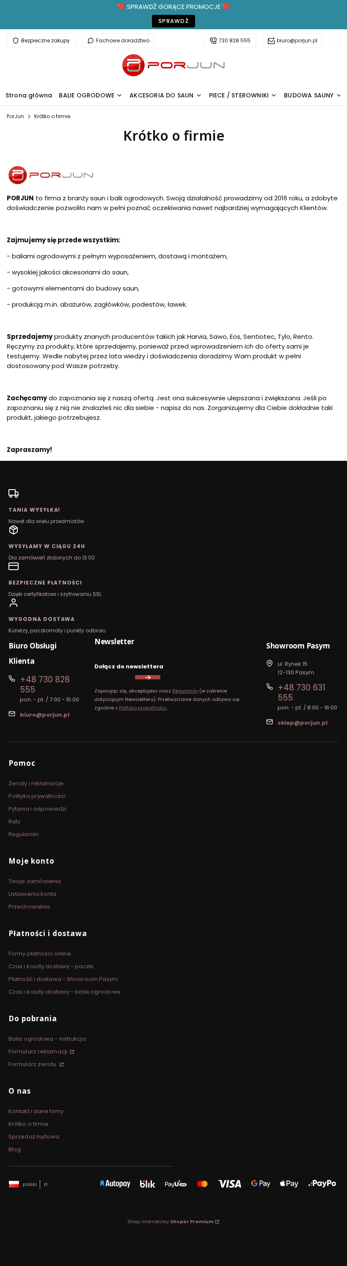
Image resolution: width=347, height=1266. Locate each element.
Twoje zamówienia (34, 881)
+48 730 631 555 (301, 693)
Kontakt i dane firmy (35, 1111)
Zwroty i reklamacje (35, 783)
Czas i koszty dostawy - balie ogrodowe (64, 992)
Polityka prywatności (37, 796)
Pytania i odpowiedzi (37, 809)
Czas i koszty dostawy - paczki (51, 966)
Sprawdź (173, 21)
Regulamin (185, 690)
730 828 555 (235, 40)
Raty (14, 821)
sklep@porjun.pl (303, 723)
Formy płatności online (39, 954)
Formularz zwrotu (33, 1064)
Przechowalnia (29, 907)
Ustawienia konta (32, 894)
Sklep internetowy (170, 1221)
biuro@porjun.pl (297, 40)
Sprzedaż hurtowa (34, 1137)
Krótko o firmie (28, 1124)
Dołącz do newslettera (128, 666)
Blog (14, 1149)
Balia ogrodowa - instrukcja (47, 1039)
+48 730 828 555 (45, 684)
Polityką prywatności (143, 707)
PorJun (15, 116)
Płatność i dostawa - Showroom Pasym (63, 979)
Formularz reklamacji (38, 1051)
